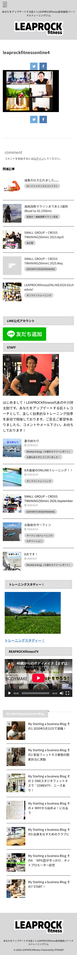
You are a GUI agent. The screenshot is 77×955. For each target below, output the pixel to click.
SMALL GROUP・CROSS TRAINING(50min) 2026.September (48, 498)
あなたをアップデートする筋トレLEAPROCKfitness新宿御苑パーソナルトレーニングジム (38, 942)
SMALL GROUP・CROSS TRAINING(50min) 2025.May (43, 260)
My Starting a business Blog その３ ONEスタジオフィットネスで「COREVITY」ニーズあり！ (49, 783)
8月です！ (31, 554)
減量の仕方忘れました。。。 (42, 180)
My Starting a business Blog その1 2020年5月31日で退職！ (49, 726)
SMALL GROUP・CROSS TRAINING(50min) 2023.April (44, 234)
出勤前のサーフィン (37, 524)
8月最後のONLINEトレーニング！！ (48, 470)
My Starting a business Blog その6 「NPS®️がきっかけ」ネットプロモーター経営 (49, 860)
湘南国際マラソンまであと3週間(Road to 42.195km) (46, 208)
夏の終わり (31, 440)
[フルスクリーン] (67, 693)
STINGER (59, 949)
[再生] (9, 693)
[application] (38, 678)
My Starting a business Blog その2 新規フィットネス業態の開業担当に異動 (49, 754)
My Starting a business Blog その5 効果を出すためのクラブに (49, 831)
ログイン (38, 158)
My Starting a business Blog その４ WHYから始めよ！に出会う (49, 808)
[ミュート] (61, 693)
